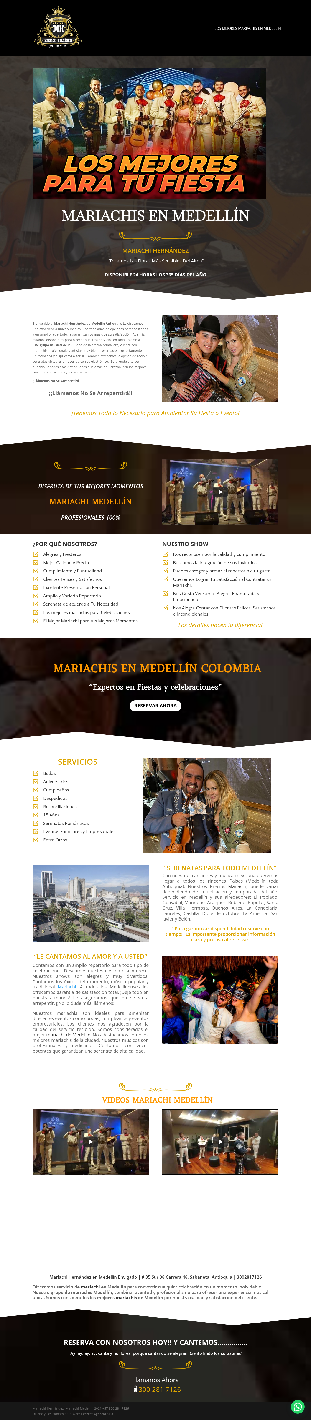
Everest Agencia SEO (97, 1414)
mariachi (90, 1287)
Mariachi (61, 323)
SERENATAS (184, 867)
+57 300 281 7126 (115, 1408)
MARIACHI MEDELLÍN (90, 501)
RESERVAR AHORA (155, 705)
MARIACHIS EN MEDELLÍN (125, 668)
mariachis (126, 1297)
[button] (298, 1407)
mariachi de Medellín (68, 1035)
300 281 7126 (160, 1389)
